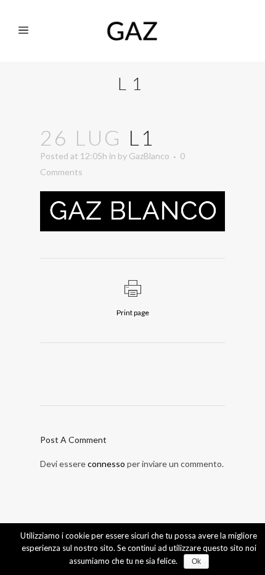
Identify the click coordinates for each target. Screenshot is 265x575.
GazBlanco (149, 156)
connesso (106, 463)
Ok (196, 561)
